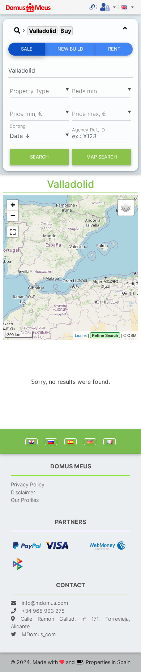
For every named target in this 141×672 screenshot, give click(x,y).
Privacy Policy (27, 484)
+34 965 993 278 (43, 611)
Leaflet (81, 335)
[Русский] (51, 441)
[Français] (109, 441)
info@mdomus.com (45, 603)
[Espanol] (70, 441)
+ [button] (12, 204)
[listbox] (39, 90)
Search (39, 157)
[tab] (70, 31)
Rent (114, 49)
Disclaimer (23, 492)
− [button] (12, 215)
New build (70, 49)
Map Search (101, 157)
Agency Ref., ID (88, 129)
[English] (31, 441)
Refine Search (105, 335)
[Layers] (126, 208)
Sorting (18, 126)
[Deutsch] (90, 441)
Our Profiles (25, 500)
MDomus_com (39, 634)
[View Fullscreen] (12, 231)
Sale (27, 49)
